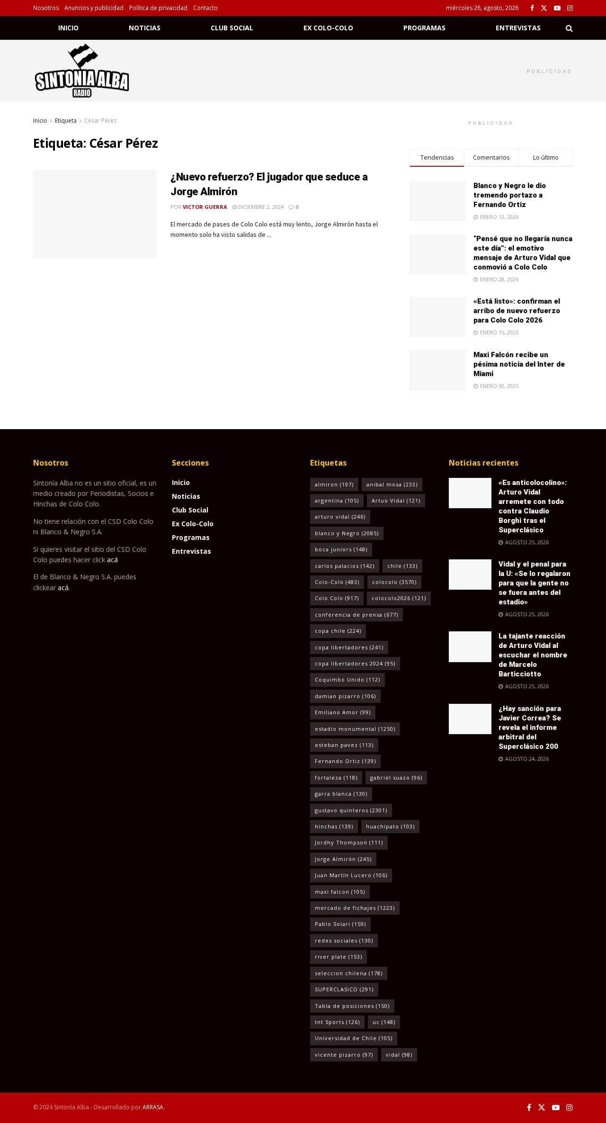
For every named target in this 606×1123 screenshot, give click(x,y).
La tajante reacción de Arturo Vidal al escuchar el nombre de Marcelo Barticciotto (533, 655)
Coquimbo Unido (347, 679)
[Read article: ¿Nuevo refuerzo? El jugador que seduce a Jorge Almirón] (94, 214)
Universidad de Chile (353, 1038)
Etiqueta (66, 121)
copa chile (338, 630)
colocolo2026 (399, 598)
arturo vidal (340, 516)
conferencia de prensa (356, 614)
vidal (399, 1054)
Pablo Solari (340, 923)
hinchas (334, 826)
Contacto (205, 8)
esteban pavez (344, 744)
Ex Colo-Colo (328, 27)
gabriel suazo (396, 777)
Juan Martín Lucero (351, 875)
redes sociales (344, 940)
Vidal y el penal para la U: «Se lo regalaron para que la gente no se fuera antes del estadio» (534, 583)
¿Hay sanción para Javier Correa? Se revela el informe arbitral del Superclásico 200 (530, 727)
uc (384, 1021)
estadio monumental (355, 728)
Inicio (68, 27)
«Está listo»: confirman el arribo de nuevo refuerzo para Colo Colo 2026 (516, 310)
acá (112, 559)
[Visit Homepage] (94, 70)
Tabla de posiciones (352, 1005)
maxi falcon (340, 891)
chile (402, 565)
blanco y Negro (347, 533)
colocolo (394, 581)
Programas (424, 27)
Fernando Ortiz (345, 760)
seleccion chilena (349, 973)
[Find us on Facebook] (532, 8)
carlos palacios (344, 565)
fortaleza (336, 777)
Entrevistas (518, 27)
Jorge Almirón (343, 858)
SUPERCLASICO (344, 989)
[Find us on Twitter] (544, 8)
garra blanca (341, 793)
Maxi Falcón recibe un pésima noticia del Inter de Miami (519, 364)
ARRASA (153, 1107)
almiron (334, 484)
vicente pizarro (344, 1054)
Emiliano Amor (343, 712)
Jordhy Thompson (349, 842)
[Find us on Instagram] (570, 8)
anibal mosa (392, 484)
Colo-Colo (337, 581)
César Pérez (100, 121)
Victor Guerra (205, 206)
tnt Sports (337, 1021)
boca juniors (341, 549)
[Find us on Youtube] (557, 8)
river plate (338, 956)
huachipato (390, 826)
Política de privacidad (158, 8)
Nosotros (46, 8)
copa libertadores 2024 (355, 663)
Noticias (144, 27)
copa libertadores (349, 647)
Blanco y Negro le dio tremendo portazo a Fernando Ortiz (509, 195)
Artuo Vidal (396, 500)
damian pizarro (345, 696)
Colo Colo (337, 598)
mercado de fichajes (355, 907)
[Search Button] (569, 28)
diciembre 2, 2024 (260, 206)
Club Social (232, 27)
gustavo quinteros (351, 810)
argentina (337, 500)
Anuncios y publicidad (94, 8)
